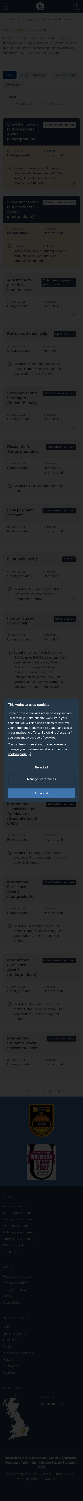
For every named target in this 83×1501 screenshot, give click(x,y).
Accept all (42, 793)
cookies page (17, 754)
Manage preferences (41, 779)
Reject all (41, 767)
